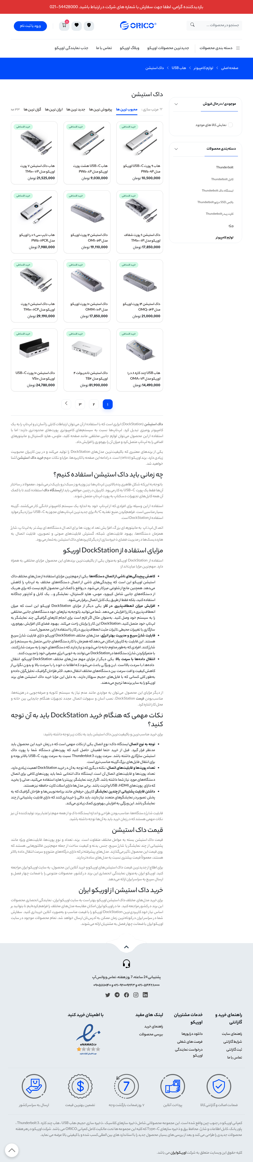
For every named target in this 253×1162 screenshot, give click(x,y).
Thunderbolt (224, 167)
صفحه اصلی (229, 68)
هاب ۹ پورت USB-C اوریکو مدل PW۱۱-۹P (141, 169)
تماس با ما (104, 48)
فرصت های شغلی (190, 1042)
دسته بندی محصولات (216, 48)
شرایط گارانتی (232, 1042)
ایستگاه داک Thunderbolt (217, 191)
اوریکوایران (178, 1153)
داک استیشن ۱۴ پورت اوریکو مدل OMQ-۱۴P (141, 307)
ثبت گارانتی (234, 1050)
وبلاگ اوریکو (129, 48)
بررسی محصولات (151, 1035)
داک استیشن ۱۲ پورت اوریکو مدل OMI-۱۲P (89, 238)
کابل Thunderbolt (222, 179)
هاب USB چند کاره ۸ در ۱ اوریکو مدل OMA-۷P (143, 376)
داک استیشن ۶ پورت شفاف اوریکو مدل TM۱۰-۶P (142, 238)
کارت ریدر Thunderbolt (219, 214)
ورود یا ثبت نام (30, 26)
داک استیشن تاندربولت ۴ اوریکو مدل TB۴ (90, 376)
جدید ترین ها (75, 110)
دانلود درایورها (192, 1034)
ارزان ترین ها (54, 110)
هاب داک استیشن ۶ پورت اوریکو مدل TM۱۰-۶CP (38, 307)
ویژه (231, 226)
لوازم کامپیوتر (203, 68)
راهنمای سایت (232, 1034)
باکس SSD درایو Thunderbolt (215, 202)
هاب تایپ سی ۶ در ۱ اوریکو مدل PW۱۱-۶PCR (37, 238)
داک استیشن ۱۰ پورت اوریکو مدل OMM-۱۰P (88, 307)
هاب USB (179, 68)
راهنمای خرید (153, 1027)
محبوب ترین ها (126, 110)
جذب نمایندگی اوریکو (71, 48)
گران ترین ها (32, 110)
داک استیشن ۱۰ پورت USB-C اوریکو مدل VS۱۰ (35, 376)
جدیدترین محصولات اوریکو (168, 48)
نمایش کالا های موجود (211, 125)
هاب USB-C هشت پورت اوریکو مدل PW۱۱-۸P (90, 169)
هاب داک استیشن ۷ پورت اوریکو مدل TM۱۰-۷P (37, 169)
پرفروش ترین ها (100, 110)
